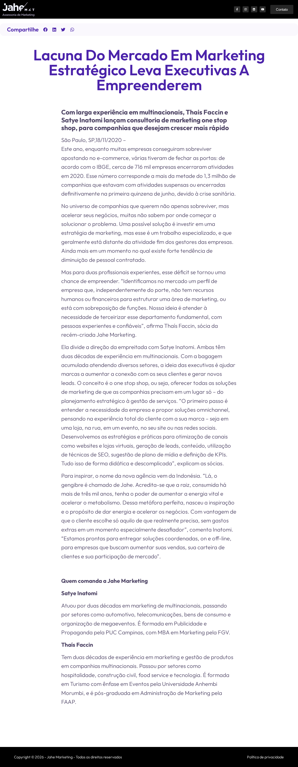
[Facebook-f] (237, 9)
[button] (45, 29)
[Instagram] (246, 9)
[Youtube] (263, 9)
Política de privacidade (265, 757)
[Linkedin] (254, 9)
